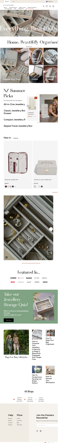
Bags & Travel (22, 7)
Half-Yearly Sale (29, 8)
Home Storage (8, 8)
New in (5, 7)
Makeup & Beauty (32, 7)
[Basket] (52, 6)
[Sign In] (50, 6)
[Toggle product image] (28, 104)
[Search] (43, 6)
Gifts (15, 8)
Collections (21, 8)
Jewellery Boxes (13, 7)
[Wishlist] (47, 6)
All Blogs (28, 391)
